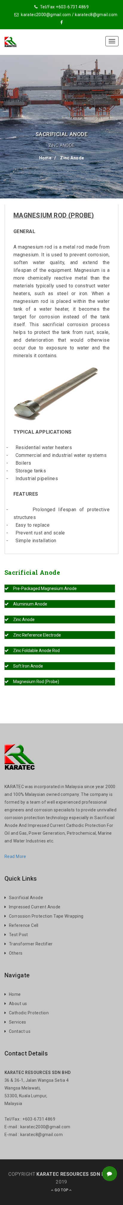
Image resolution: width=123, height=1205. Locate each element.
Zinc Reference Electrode (35, 635)
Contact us (19, 1031)
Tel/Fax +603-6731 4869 (64, 7)
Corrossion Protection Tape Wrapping (46, 916)
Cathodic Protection (29, 1012)
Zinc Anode (71, 157)
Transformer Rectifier (31, 943)
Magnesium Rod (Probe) (34, 681)
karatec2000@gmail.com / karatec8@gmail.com (68, 15)
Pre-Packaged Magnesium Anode (43, 588)
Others (16, 953)
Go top (61, 1190)
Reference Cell (24, 925)
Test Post (18, 934)
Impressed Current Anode (35, 906)
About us (18, 1003)
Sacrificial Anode (26, 897)
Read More (15, 856)
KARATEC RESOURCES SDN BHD (73, 1174)
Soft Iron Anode (26, 666)
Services (17, 1022)
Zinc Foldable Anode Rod (34, 650)
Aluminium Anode (28, 604)
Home (45, 157)
